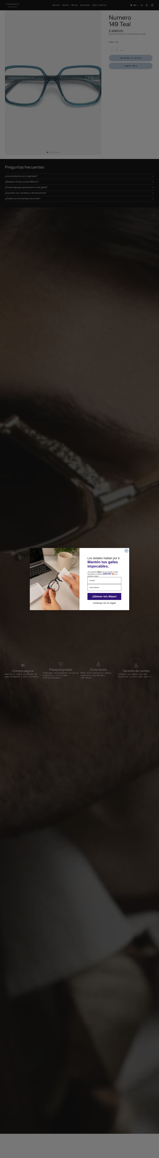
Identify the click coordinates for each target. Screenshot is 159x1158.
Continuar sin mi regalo (104, 603)
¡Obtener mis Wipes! (104, 596)
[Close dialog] (126, 550)
